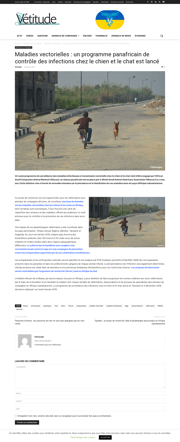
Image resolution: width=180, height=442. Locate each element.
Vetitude (18, 67)
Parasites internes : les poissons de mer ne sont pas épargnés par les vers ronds (49, 322)
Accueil (18, 43)
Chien (63, 306)
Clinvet (70, 306)
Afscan (25, 306)
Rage (126, 306)
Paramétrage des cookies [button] (83, 437)
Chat (56, 306)
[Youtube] (163, 2)
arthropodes (35, 306)
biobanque (47, 306)
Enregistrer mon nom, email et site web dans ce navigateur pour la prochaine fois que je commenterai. (64, 416)
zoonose (19, 309)
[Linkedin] (155, 2)
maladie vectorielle (96, 306)
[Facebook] (147, 2)
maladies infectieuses (114, 306)
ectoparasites (81, 306)
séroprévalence (137, 306)
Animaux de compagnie (32, 43)
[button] (161, 35)
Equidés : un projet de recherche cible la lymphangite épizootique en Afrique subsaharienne (130, 322)
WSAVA (160, 306)
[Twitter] (159, 2)
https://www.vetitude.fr (42, 341)
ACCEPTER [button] (105, 437)
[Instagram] (151, 2)
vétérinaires (150, 306)
